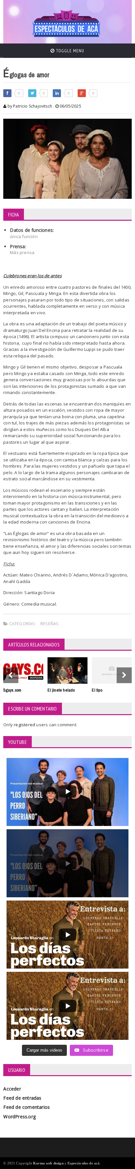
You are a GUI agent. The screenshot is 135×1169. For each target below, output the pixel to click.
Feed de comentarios (26, 1107)
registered (25, 725)
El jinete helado (61, 690)
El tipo (97, 690)
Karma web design (48, 1163)
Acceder (12, 1089)
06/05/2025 (70, 106)
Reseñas (49, 624)
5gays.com (12, 690)
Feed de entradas (22, 1098)
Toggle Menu (69, 51)
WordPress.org (19, 1116)
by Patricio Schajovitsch (29, 106)
